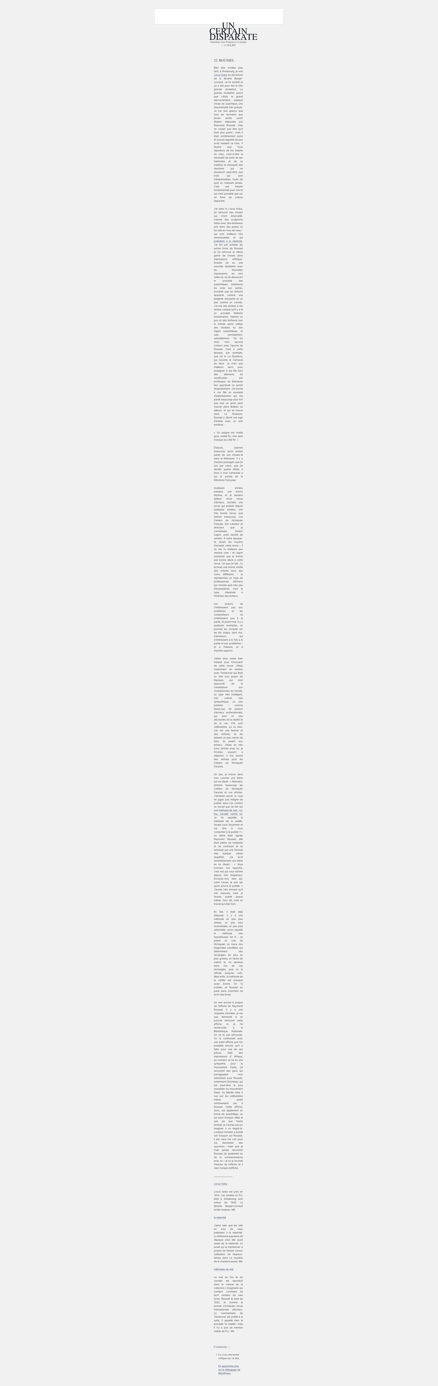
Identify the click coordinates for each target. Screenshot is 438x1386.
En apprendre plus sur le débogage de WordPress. (229, 1370)
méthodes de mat (224, 1269)
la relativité (220, 1217)
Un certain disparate (233, 30)
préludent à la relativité (228, 241)
